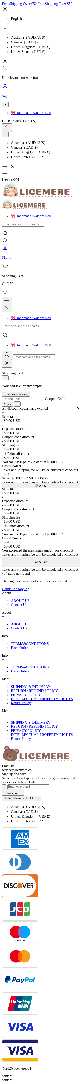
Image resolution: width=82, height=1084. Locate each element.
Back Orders (20, 648)
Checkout (41, 485)
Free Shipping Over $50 (19, 4)
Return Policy (21, 703)
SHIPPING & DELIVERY (31, 687)
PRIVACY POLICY (26, 695)
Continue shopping (16, 394)
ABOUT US (20, 601)
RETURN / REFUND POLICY (34, 691)
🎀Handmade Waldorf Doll (31, 113)
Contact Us (19, 605)
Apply (7, 404)
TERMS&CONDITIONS (30, 644)
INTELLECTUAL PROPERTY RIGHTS (42, 699)
